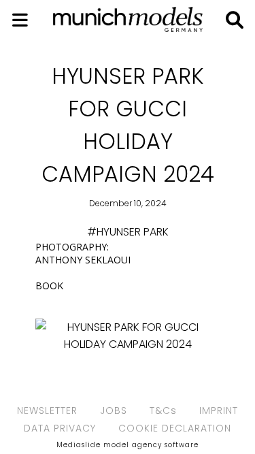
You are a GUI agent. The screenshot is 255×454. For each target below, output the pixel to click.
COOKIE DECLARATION (174, 428)
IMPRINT (218, 410)
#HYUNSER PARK (128, 232)
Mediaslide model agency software (127, 445)
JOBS (113, 410)
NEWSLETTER (47, 410)
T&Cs (163, 410)
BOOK (49, 285)
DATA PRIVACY (60, 428)
